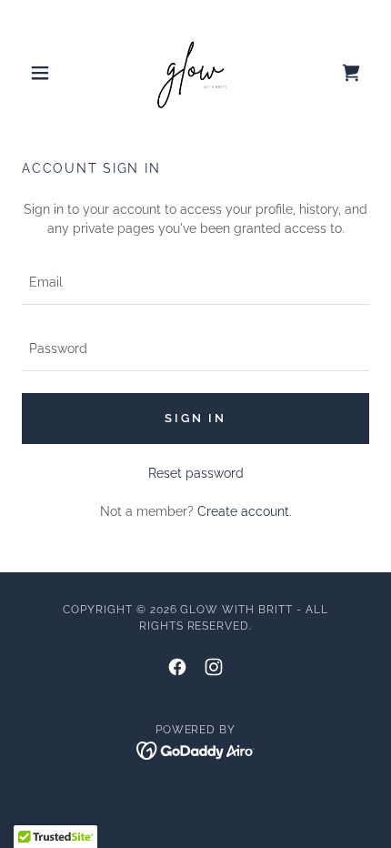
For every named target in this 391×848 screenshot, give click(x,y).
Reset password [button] (196, 473)
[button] (48, 73)
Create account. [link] (244, 511)
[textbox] (195, 282)
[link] (195, 72)
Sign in (195, 418)
